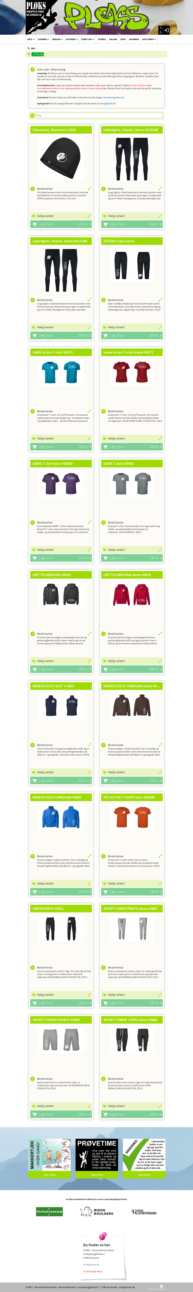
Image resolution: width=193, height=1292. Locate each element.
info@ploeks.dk (91, 1264)
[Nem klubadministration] (157, 1289)
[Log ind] (166, 30)
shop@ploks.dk (108, 103)
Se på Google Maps (92, 1271)
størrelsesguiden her (114, 97)
